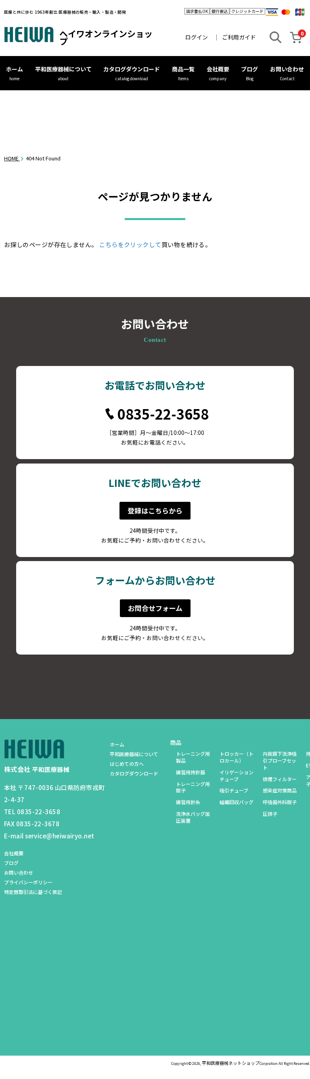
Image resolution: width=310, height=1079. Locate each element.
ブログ (249, 69)
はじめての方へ (127, 763)
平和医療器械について (63, 69)
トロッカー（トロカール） (236, 757)
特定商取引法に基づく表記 (33, 891)
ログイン (196, 37)
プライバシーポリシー (28, 882)
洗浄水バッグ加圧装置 (193, 817)
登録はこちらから (155, 510)
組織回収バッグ (236, 802)
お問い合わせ (287, 69)
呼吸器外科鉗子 (280, 802)
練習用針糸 (188, 802)
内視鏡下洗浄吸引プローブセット (280, 761)
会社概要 (218, 69)
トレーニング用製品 (193, 757)
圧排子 (270, 814)
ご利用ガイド (239, 37)
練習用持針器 (190, 772)
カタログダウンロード (131, 69)
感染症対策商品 (280, 790)
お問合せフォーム (155, 608)
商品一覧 (183, 69)
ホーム (14, 69)
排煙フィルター (280, 779)
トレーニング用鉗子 (193, 787)
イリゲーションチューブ (236, 775)
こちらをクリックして (130, 244)
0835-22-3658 (163, 414)
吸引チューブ (234, 790)
